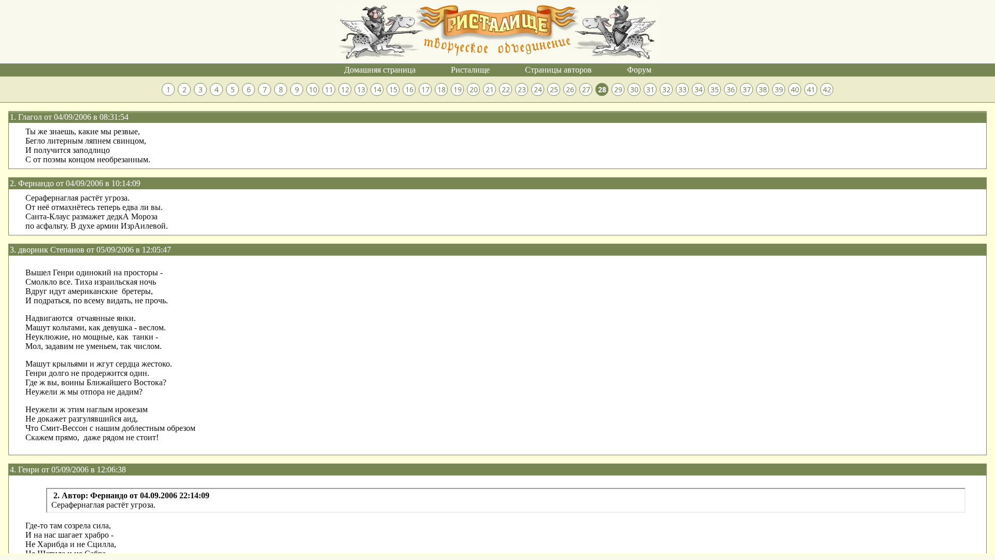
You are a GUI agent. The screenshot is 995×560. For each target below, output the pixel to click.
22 (506, 89)
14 (377, 89)
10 (313, 89)
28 (602, 89)
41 (811, 89)
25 (554, 89)
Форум (639, 69)
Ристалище (470, 69)
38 (763, 89)
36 (731, 89)
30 (634, 89)
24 (538, 89)
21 (490, 89)
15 (393, 89)
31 (650, 89)
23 (522, 89)
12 (345, 89)
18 (441, 89)
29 (618, 89)
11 (329, 89)
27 (586, 89)
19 (457, 89)
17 (425, 89)
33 (682, 89)
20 (474, 89)
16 (409, 89)
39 (779, 89)
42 (827, 89)
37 (747, 89)
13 (361, 89)
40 (795, 89)
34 (698, 89)
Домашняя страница (380, 69)
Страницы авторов (558, 69)
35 (714, 89)
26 (570, 89)
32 (666, 89)
